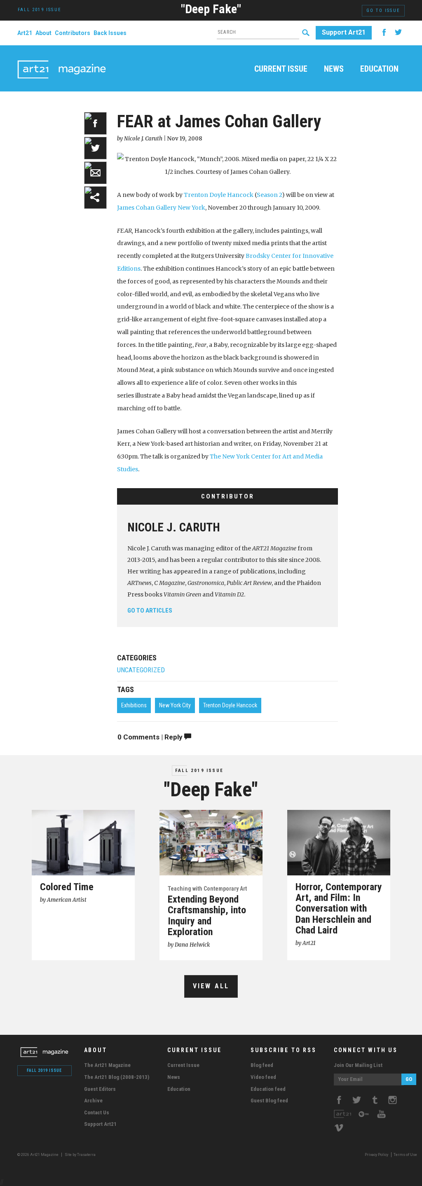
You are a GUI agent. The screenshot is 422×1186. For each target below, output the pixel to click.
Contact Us (96, 1112)
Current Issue (280, 69)
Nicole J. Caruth (173, 527)
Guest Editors (100, 1089)
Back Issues (110, 33)
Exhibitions (134, 705)
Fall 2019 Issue (199, 770)
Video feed (263, 1077)
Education (379, 69)
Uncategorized (141, 670)
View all (211, 986)
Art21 (24, 33)
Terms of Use (405, 1155)
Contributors (72, 33)
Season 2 (269, 195)
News (334, 69)
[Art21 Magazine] (61, 59)
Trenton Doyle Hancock (218, 195)
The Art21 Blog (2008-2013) (116, 1077)
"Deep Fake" (211, 9)
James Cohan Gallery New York (161, 207)
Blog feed (262, 1065)
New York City (175, 705)
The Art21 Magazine (107, 1065)
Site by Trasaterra (80, 1155)
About (43, 33)
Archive (93, 1100)
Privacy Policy (376, 1155)
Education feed (268, 1089)
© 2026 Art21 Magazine (38, 1155)
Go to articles (149, 610)
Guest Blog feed (269, 1100)
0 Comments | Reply (150, 737)
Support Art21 (344, 32)
